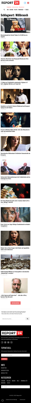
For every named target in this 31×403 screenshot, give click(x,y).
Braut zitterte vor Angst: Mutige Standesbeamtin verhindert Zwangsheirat (15, 225)
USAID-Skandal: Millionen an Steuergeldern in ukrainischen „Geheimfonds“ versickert (15, 272)
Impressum (22, 399)
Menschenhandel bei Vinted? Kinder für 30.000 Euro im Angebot (14, 36)
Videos (26, 10)
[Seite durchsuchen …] (13, 318)
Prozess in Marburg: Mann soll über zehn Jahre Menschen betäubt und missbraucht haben (15, 130)
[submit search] (28, 318)
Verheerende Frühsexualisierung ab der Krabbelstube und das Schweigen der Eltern (15, 178)
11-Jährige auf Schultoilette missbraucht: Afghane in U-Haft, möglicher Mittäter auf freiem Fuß (14, 83)
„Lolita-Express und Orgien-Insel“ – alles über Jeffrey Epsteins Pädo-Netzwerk (13, 296)
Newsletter (21, 7)
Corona (11, 10)
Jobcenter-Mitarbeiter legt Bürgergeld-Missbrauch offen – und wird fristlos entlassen (15, 59)
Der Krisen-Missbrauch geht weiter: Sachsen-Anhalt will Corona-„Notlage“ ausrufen (15, 201)
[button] (4, 9)
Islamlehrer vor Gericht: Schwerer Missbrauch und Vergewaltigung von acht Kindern (15, 107)
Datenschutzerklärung (11, 399)
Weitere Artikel (15, 303)
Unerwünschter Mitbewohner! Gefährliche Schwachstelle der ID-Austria (15, 154)
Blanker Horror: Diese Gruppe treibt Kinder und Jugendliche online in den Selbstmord (15, 248)
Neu (8, 10)
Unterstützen (15, 7)
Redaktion (9, 7)
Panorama (20, 10)
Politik (15, 10)
